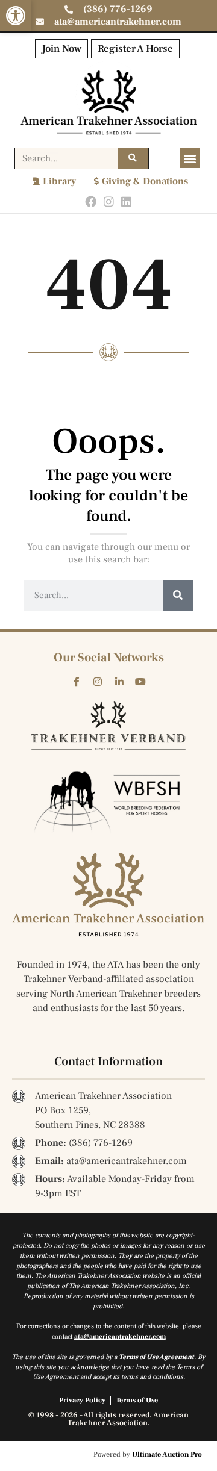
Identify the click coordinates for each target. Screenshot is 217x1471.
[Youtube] (141, 682)
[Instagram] (109, 202)
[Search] (133, 158)
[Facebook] (91, 202)
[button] (15, 15)
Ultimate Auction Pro (167, 1454)
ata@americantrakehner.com (120, 1336)
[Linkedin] (126, 202)
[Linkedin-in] (119, 682)
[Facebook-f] (76, 682)
